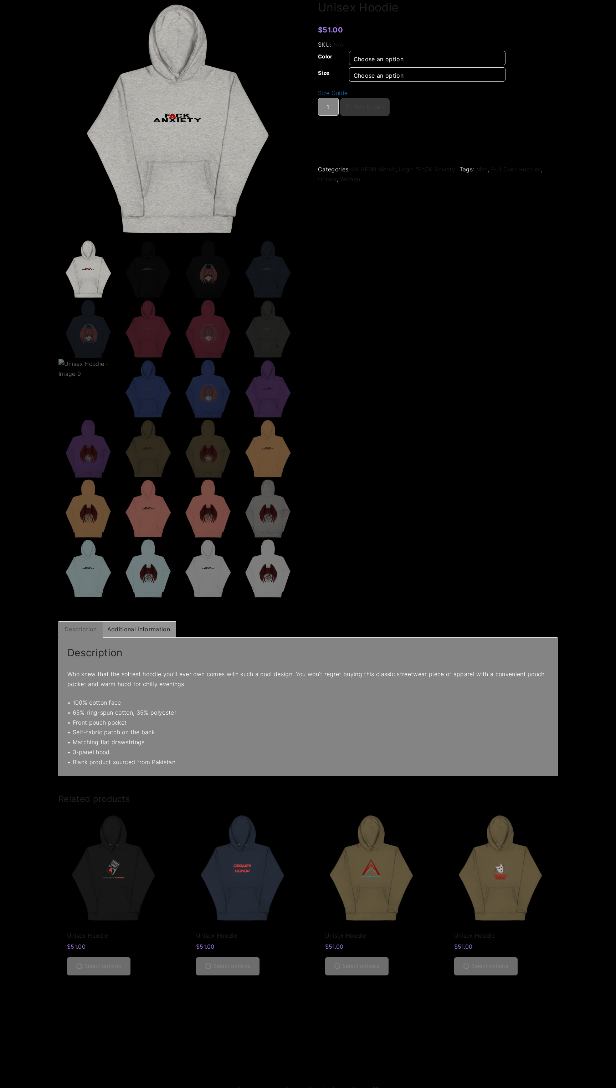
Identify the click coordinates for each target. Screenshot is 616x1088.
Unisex (327, 179)
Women (350, 179)
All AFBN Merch (373, 169)
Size (323, 73)
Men (482, 169)
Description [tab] (81, 629)
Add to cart (369, 107)
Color (325, 56)
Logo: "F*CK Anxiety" (428, 169)
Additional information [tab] (138, 629)
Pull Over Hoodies (516, 169)
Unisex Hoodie (87, 935)
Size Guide (333, 93)
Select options (102, 966)
